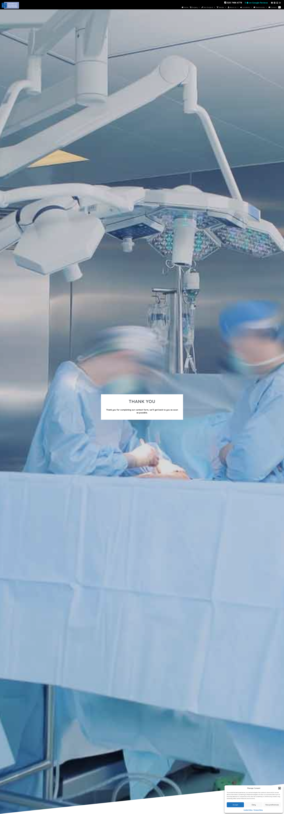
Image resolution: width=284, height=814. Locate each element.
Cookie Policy (248, 810)
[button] (279, 788)
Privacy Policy (258, 810)
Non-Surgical (208, 7)
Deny (254, 805)
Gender (221, 7)
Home (185, 7)
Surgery (194, 7)
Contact (273, 7)
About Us (232, 7)
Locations (246, 7)
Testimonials (260, 7)
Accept (235, 805)
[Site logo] (11, 7)
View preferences (272, 805)
